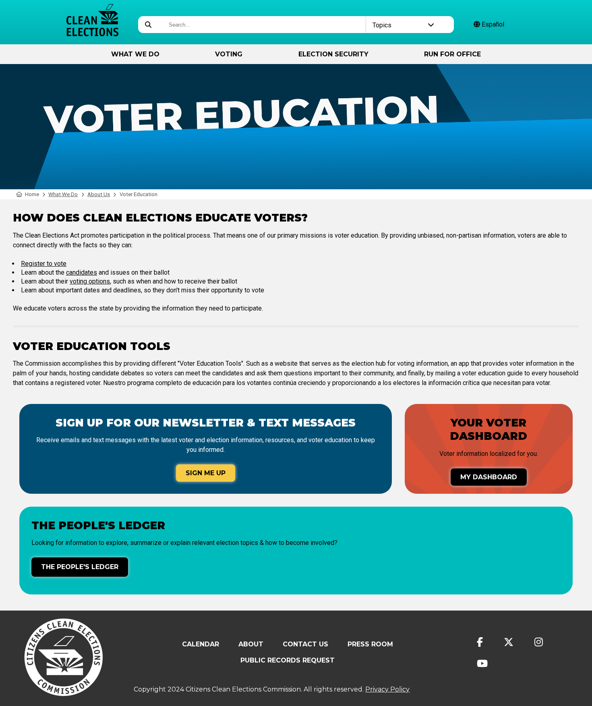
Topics (382, 25)
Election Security (333, 54)
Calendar (200, 644)
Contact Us (305, 644)
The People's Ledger (79, 567)
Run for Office (452, 54)
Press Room (370, 644)
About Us (98, 194)
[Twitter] (508, 642)
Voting (228, 54)
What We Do (135, 54)
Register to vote (43, 263)
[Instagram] (538, 642)
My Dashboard (488, 477)
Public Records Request (287, 660)
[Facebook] (480, 642)
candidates (81, 272)
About (250, 644)
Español (492, 24)
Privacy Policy (387, 689)
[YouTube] (482, 663)
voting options (90, 281)
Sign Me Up (206, 473)
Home (32, 194)
